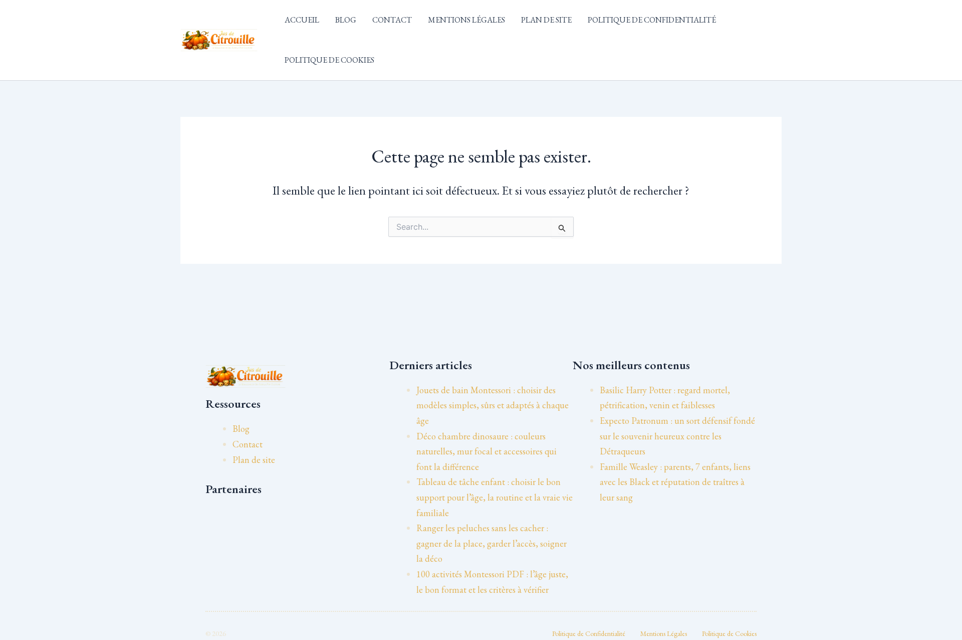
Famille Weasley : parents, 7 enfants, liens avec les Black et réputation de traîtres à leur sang (675, 482)
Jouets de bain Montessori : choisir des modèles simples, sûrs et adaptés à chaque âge (492, 405)
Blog (345, 20)
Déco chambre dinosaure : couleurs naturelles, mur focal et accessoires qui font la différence (486, 451)
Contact (392, 20)
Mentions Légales (466, 20)
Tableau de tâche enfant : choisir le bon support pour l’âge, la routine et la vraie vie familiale (494, 497)
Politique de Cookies (329, 60)
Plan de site (546, 20)
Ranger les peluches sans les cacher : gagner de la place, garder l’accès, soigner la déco (491, 543)
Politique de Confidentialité (652, 20)
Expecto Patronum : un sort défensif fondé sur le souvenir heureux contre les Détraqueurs (677, 436)
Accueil (302, 20)
